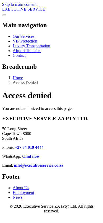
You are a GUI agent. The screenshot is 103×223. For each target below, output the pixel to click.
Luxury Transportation (31, 46)
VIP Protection (25, 41)
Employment (23, 192)
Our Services (23, 36)
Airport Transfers (27, 50)
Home (18, 78)
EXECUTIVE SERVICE (23, 9)
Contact (19, 55)
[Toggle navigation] (4, 15)
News (17, 197)
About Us (21, 187)
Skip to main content (19, 4)
